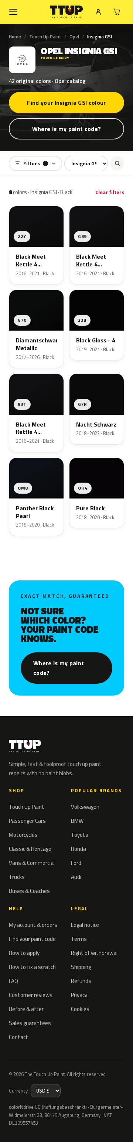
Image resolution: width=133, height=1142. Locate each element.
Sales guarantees (30, 1023)
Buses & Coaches (29, 891)
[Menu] (13, 11)
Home (15, 36)
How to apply (24, 953)
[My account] (98, 11)
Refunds (81, 981)
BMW (77, 821)
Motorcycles (23, 835)
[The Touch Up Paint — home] (66, 12)
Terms (79, 939)
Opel (74, 36)
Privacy (79, 995)
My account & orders (33, 925)
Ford (76, 863)
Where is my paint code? (66, 128)
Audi (76, 877)
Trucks (17, 877)
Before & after (26, 1009)
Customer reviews (30, 995)
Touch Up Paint (45, 36)
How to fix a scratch (32, 967)
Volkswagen (85, 807)
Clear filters (109, 192)
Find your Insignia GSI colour (66, 102)
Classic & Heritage (30, 849)
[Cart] (116, 11)
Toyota (79, 835)
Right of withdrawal (94, 953)
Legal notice (85, 925)
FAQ (13, 981)
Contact (18, 1037)
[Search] (117, 163)
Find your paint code (32, 939)
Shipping (81, 967)
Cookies (80, 1009)
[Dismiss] (122, 1128)
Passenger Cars (27, 821)
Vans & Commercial (32, 863)
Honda (78, 849)
